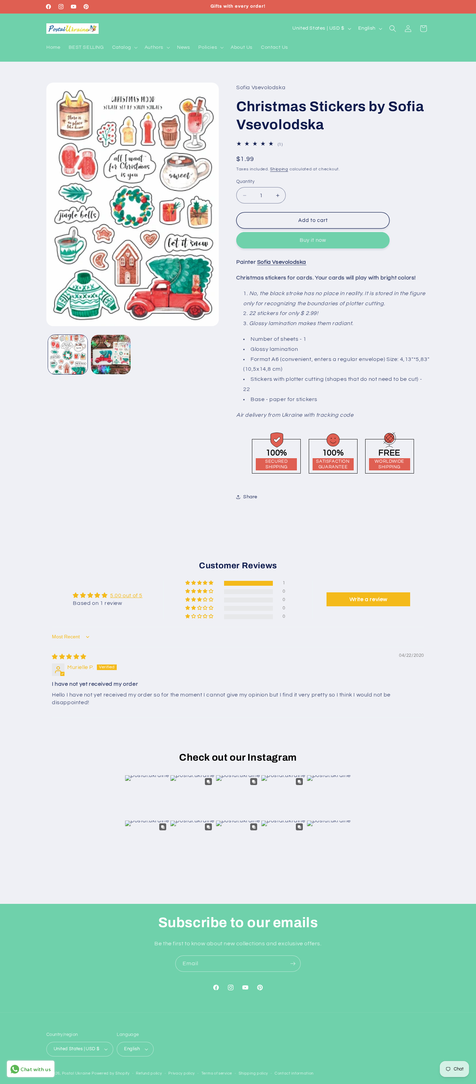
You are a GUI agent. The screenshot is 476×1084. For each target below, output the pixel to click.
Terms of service (216, 1073)
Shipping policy (253, 1073)
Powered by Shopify (111, 1073)
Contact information (294, 1073)
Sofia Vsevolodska (281, 262)
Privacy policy (181, 1073)
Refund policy (149, 1073)
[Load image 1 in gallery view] (67, 354)
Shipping (279, 169)
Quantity (245, 181)
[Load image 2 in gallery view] (110, 354)
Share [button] (250, 496)
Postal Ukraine (76, 1073)
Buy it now (313, 240)
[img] (69, 657)
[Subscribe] (292, 963)
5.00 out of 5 (126, 595)
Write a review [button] (368, 599)
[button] (124, 47)
